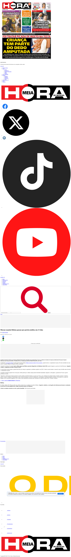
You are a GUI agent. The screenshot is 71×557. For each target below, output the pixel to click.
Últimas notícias (5, 67)
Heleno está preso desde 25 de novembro (34, 362)
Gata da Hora (4, 284)
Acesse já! (2, 66)
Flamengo (6, 77)
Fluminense (6, 78)
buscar (49, 312)
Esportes (3, 75)
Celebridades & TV (5, 283)
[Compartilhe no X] (3, 338)
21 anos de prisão (9, 362)
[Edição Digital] (26, 60)
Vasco (6, 79)
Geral (3, 68)
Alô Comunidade (5, 74)
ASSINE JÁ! (2, 277)
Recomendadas (2, 441)
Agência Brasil (5, 332)
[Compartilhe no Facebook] (3, 337)
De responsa (7, 70)
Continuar (60, 493)
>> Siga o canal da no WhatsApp (10, 380)
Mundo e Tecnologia (8, 71)
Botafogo (6, 76)
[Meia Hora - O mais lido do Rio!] (35, 102)
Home (3, 279)
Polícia (6, 69)
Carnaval (3, 81)
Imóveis (6, 73)
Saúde (6, 72)
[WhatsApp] (3, 340)
